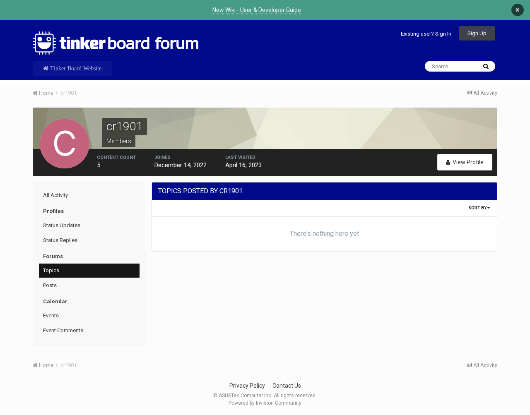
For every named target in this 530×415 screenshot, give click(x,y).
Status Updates (61, 225)
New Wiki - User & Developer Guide (256, 10)
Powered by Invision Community (265, 403)
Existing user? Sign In (426, 34)
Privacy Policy (247, 385)
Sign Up (477, 33)
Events (51, 315)
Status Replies (60, 240)
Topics (51, 270)
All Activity (55, 195)
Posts (50, 285)
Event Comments (63, 330)
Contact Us (286, 385)
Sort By (477, 208)
